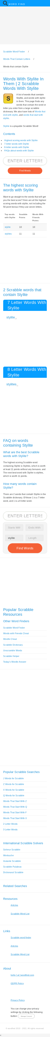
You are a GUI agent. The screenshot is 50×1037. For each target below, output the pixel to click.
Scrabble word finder (21, 937)
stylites (8, 234)
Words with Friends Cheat (16, 633)
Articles (14, 905)
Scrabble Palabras (12, 867)
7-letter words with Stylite (16, 144)
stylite (8, 227)
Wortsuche (8, 855)
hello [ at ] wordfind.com (22, 975)
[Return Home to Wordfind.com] (5, 5)
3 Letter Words (10, 829)
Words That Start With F (15, 812)
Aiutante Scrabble (12, 861)
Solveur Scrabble (11, 850)
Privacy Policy (18, 1000)
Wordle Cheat (10, 639)
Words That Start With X (15, 818)
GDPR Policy (17, 983)
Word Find (17, 4)
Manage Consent (26, 1016)
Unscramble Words (12, 650)
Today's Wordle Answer (14, 662)
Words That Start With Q (15, 807)
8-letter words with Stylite (16, 147)
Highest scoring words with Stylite (21, 140)
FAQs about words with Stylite (19, 150)
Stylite (6, 126)
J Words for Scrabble (13, 778)
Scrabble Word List (20, 914)
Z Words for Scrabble (13, 784)
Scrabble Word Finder (14, 628)
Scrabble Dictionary (13, 645)
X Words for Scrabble (13, 790)
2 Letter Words (10, 824)
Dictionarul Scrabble (13, 872)
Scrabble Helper (11, 656)
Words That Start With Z (15, 801)
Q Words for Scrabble (13, 795)
